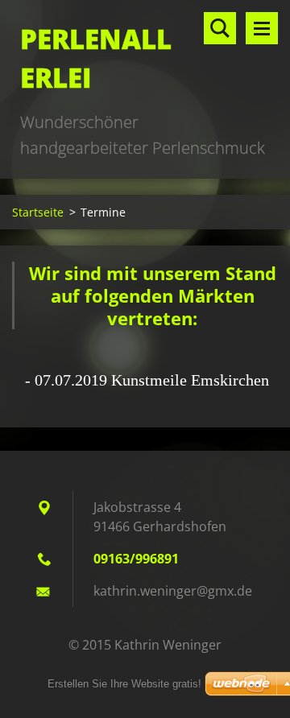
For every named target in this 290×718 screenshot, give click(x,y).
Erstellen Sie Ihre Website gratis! (124, 684)
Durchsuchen (220, 28)
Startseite (38, 212)
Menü (262, 28)
